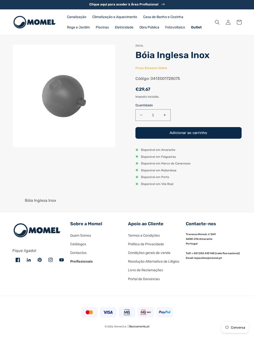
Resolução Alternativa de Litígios (153, 261)
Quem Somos (80, 235)
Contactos (78, 253)
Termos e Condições (144, 235)
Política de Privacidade (146, 244)
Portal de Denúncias (144, 279)
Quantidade (144, 105)
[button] (217, 22)
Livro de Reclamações (145, 270)
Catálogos (78, 244)
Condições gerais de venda (149, 253)
